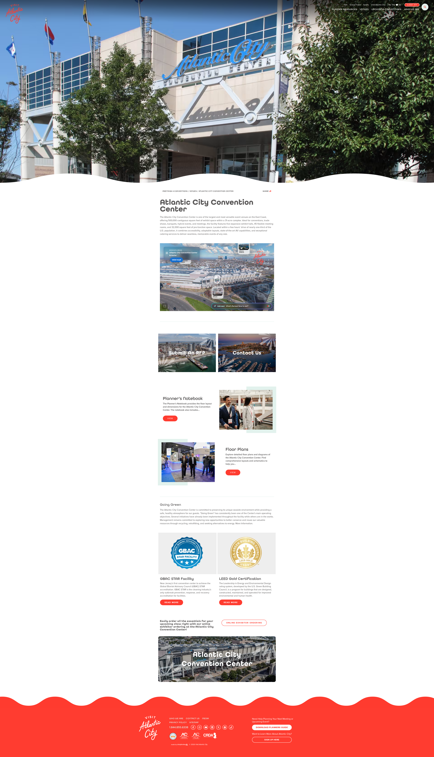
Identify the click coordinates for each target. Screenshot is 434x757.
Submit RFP (412, 5)
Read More (172, 602)
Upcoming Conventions (386, 9)
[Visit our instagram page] (199, 727)
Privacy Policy (178, 722)
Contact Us (192, 718)
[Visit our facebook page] (193, 727)
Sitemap (193, 722)
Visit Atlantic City (378, 4)
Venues (364, 9)
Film (346, 4)
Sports (366, 4)
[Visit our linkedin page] (212, 727)
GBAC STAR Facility (177, 579)
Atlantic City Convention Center (216, 191)
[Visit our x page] (218, 727)
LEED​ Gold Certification (240, 579)
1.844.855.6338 (178, 727)
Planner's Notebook (183, 398)
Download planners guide (272, 727)
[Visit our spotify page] (225, 727)
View (170, 418)
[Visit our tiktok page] (231, 727)
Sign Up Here (271, 739)
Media (205, 718)
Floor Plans (237, 449)
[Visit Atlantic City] (149, 728)
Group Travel (355, 4)
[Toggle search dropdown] (425, 7)
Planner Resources (344, 9)
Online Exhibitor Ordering (244, 622)
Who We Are (411, 9)
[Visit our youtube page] (206, 727)
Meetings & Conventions (176, 191)
